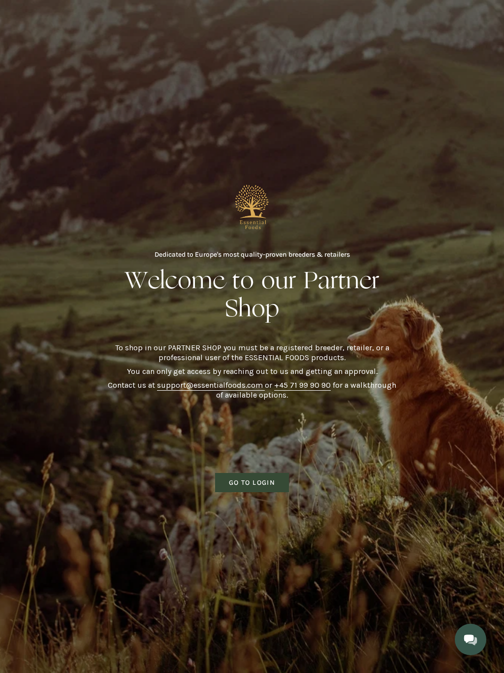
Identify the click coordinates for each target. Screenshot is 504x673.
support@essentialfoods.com (211, 385)
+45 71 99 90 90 (302, 385)
